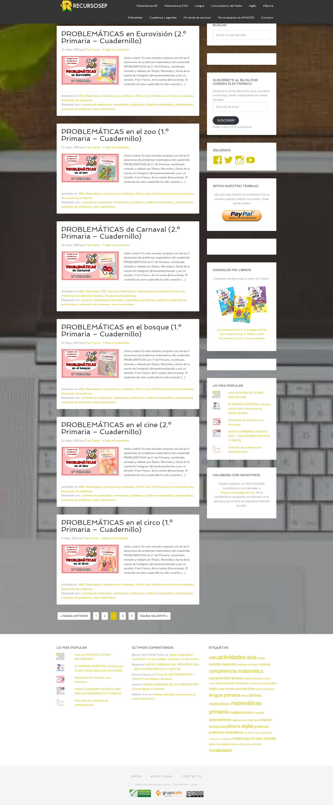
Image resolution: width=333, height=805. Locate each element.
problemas (136, 104)
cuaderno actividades (253, 678)
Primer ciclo (143, 95)
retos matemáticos (104, 108)
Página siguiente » (154, 615)
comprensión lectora (226, 678)
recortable (249, 733)
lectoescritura (234, 688)
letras (244, 695)
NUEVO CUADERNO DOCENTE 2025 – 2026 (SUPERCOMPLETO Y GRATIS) (249, 436)
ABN (81, 95)
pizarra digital (239, 726)
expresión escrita (257, 683)
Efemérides (92, 291)
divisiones (242, 683)
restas (238, 738)
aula (251, 657)
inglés (213, 688)
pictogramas (217, 726)
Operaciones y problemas (118, 95)
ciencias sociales (247, 664)
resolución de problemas (76, 108)
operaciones (220, 719)
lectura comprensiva (264, 689)
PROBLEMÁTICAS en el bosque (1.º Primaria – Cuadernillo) (121, 330)
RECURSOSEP (85, 6)
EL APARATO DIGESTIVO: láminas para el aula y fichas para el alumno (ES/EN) (249, 409)
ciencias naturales (223, 664)
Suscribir (226, 120)
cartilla (261, 658)
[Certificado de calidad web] (141, 796)
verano (257, 744)
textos (248, 744)
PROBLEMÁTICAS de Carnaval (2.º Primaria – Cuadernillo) (120, 232)
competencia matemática (96, 104)
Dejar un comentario (117, 49)
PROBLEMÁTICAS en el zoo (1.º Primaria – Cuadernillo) (115, 135)
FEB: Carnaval (110, 291)
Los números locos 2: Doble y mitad (242, 333)
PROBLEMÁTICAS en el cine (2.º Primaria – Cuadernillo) (116, 428)
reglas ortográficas (263, 733)
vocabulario (220, 750)
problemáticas (184, 104)
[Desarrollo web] (169, 796)
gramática (271, 683)
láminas (255, 695)
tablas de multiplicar (220, 744)
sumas (270, 738)
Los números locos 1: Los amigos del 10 (241, 329)
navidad (259, 712)
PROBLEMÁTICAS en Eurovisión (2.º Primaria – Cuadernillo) (123, 37)
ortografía (265, 720)
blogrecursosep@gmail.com (238, 492)
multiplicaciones (241, 712)
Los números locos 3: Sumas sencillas (241, 338)
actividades (232, 657)
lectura (249, 688)
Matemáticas (93, 95)
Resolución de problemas (76, 100)
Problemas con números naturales (172, 95)
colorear (264, 664)
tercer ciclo (238, 744)
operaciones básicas (244, 720)
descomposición (225, 683)
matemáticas (121, 104)
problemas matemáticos (159, 104)
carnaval (86, 299)
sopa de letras (253, 738)
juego (221, 688)
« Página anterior (74, 615)
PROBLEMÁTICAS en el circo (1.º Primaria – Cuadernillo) (117, 526)
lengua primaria (224, 695)
